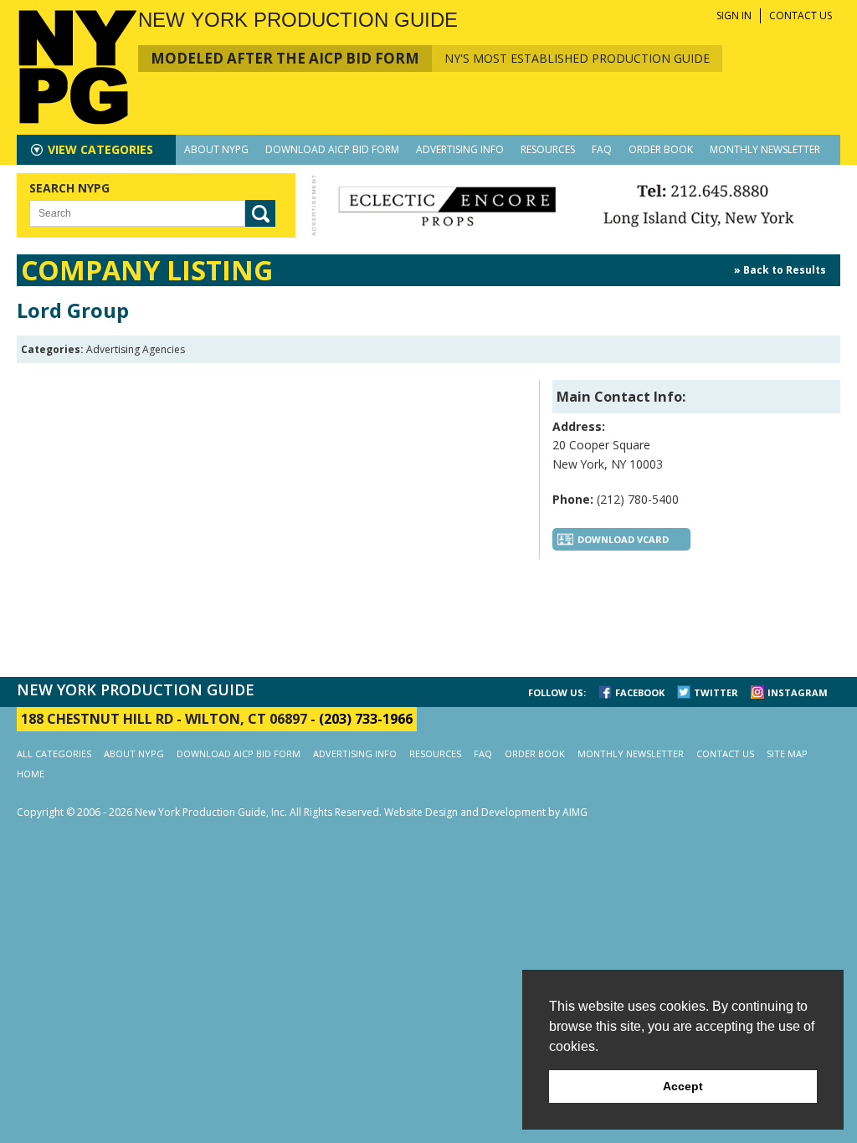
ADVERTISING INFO (460, 149)
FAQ (602, 149)
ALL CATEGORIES (54, 753)
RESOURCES (548, 149)
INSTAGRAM (797, 692)
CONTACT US (800, 15)
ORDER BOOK (661, 149)
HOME (30, 773)
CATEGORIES (100, 149)
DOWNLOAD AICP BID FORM (332, 149)
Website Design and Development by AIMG (486, 812)
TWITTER (716, 692)
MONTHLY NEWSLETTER (765, 149)
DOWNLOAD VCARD (623, 539)
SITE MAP (787, 753)
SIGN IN (734, 15)
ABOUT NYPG (216, 149)
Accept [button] (683, 1086)
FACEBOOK (640, 692)
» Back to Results (780, 270)
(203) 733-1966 (366, 719)
